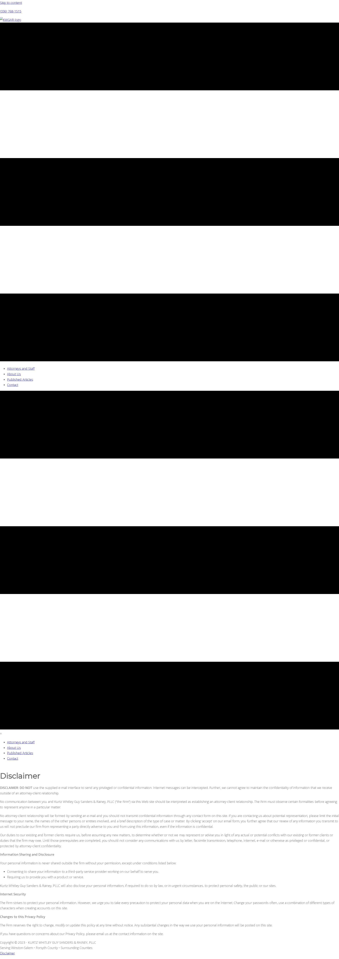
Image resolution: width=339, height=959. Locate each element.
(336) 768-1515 (10, 11)
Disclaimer (7, 953)
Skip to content (11, 3)
